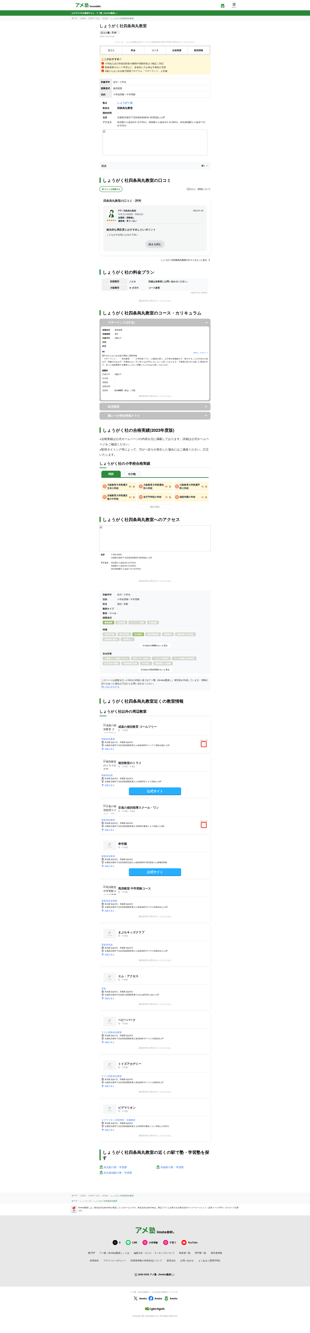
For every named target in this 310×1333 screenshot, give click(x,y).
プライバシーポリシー (114, 1260)
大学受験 (153, 1242)
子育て (173, 1242)
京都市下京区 (94, 18)
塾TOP (75, 18)
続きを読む (155, 244)
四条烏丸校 (107, 775)
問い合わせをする (110, 686)
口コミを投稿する (112, 189)
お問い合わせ (187, 1260)
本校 (103, 988)
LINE (134, 1242)
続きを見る (155, 506)
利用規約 (94, 1260)
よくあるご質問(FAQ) (209, 1260)
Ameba (143, 1298)
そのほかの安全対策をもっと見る (155, 669)
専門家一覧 (200, 1252)
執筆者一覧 (184, 1252)
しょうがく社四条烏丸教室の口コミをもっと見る (184, 259)
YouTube (193, 1242)
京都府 (83, 18)
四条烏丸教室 (108, 739)
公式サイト (155, 791)
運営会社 (171, 1260)
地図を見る (109, 748)
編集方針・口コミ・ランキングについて (154, 1252)
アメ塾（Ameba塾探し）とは (114, 1252)
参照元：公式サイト (200, 352)
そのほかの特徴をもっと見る (155, 645)
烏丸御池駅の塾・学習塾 (118, 1172)
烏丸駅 (105, 18)
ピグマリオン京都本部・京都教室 (118, 1119)
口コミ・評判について (200, 189)
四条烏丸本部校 (109, 900)
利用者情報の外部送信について (146, 1260)
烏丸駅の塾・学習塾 (115, 1167)
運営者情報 (216, 1252)
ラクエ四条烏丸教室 (111, 1032)
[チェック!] (205, 744)
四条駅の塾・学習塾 (172, 1167)
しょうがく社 (125, 102)
